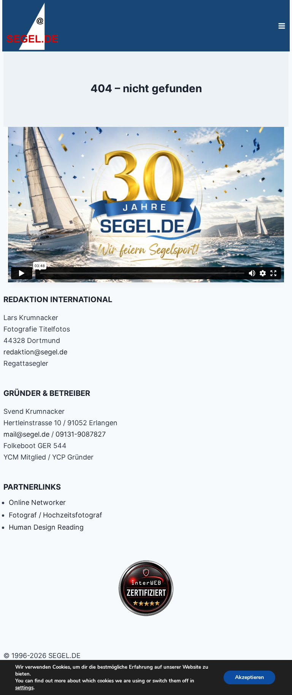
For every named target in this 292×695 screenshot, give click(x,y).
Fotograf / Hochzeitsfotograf (55, 515)
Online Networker (37, 502)
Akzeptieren (249, 677)
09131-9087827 (81, 434)
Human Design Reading (46, 527)
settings (24, 687)
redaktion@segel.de (35, 352)
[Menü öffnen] (282, 26)
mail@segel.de (26, 434)
